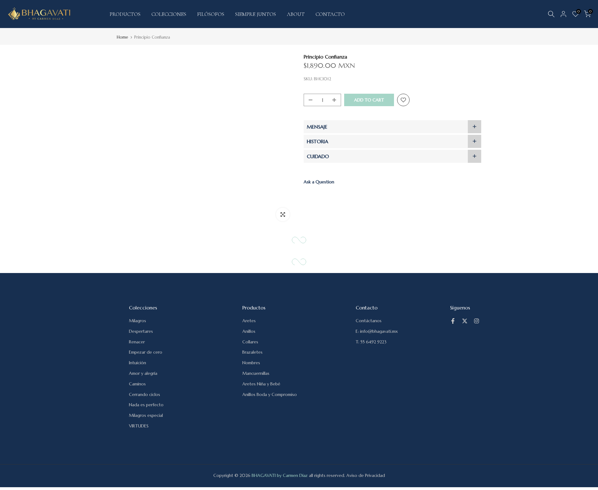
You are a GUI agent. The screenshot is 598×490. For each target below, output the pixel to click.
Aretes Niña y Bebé (261, 384)
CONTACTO (330, 14)
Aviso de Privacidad (365, 475)
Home (122, 37)
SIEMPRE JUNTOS (255, 14)
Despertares (141, 331)
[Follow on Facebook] (453, 321)
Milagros (137, 320)
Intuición (137, 362)
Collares (250, 342)
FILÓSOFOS (210, 14)
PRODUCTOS (125, 14)
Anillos (248, 331)
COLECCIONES (168, 14)
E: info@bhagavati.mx (377, 331)
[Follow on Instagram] (476, 321)
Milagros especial (146, 415)
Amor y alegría (143, 373)
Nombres (251, 362)
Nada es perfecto (146, 405)
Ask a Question (319, 182)
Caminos (137, 384)
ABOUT (296, 14)
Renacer (137, 342)
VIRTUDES (139, 426)
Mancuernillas (255, 373)
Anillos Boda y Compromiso (269, 394)
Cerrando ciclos (144, 394)
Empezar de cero (145, 352)
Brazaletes (252, 352)
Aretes (249, 320)
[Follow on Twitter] (464, 321)
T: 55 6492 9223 (371, 342)
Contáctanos (369, 320)
